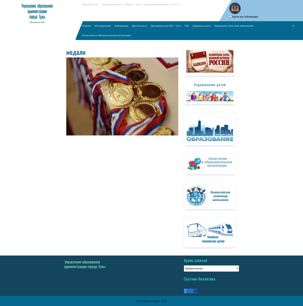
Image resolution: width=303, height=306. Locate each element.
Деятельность (139, 26)
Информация (121, 26)
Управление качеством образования (233, 26)
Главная (86, 26)
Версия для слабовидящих (245, 16)
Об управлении (103, 26)
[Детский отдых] (209, 96)
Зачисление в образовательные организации (106, 35)
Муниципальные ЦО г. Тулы (166, 26)
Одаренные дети (202, 26)
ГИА (187, 26)
